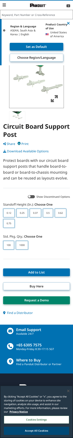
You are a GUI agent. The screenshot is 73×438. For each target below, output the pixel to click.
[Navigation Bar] (4, 5)
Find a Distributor (19, 313)
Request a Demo (36, 300)
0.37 (35, 213)
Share (11, 144)
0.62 (60, 213)
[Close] (68, 391)
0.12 (9, 213)
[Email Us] (10, 331)
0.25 (22, 213)
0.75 (9, 223)
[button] (36, 81)
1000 (22, 245)
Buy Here (36, 286)
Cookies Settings (36, 419)
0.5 (48, 213)
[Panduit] (38, 5)
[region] (36, 411)
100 (9, 245)
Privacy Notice (19, 411)
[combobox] (36, 14)
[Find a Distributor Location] (10, 361)
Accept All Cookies (36, 430)
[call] (10, 346)
